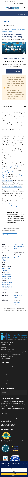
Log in (16, 3)
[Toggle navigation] (24, 8)
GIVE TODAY (4, 413)
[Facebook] (5, 1)
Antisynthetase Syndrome (9, 171)
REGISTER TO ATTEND (15, 71)
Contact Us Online (5, 358)
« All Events (5, 22)
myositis (8, 228)
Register (21, 3)
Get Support (4, 372)
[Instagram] (15, 1)
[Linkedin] (8, 1)
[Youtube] (10, 1)
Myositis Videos (4, 383)
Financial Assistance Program (8, 366)
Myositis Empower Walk (6, 377)
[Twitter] (3, 1)
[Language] (25, 3)
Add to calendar (10, 235)
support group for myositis (9, 230)
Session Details (7, 106)
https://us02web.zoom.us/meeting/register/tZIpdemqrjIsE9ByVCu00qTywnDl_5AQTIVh (7, 286)
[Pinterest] (12, 1)
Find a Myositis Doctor (6, 369)
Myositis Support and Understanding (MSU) (19, 246)
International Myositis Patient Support (6, 259)
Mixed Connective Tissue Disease (12, 187)
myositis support (14, 228)
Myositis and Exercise (6, 380)
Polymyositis (17, 165)
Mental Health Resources (7, 374)
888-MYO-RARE (5, 349)
